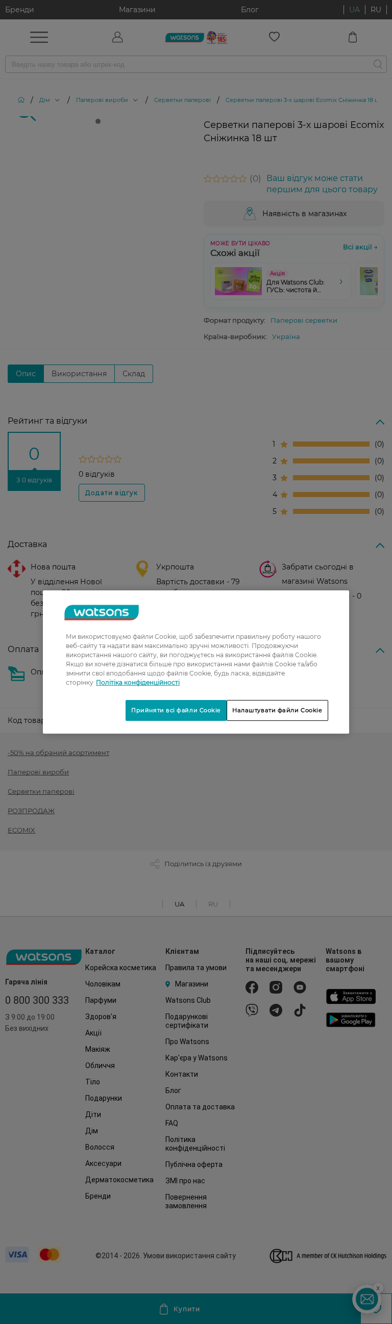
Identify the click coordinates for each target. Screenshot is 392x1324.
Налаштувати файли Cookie (277, 710)
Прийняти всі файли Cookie (176, 710)
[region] (196, 662)
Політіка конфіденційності (138, 682)
